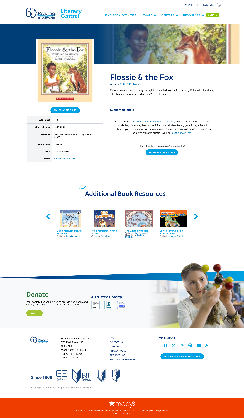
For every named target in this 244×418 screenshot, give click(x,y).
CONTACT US (117, 342)
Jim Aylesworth (141, 233)
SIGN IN (189, 4)
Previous (48, 216)
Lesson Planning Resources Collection (152, 121)
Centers (167, 15)
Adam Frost (106, 235)
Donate (34, 313)
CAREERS (114, 346)
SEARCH (219, 5)
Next (196, 216)
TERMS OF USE (119, 355)
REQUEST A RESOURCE (162, 152)
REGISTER (207, 4)
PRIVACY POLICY (118, 350)
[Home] (43, 9)
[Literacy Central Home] (71, 9)
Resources (191, 15)
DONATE (212, 14)
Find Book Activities (121, 15)
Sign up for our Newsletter (182, 356)
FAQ (112, 337)
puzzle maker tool (182, 133)
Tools (148, 15)
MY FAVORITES (64, 110)
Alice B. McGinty (176, 235)
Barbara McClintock (134, 236)
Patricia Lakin (72, 235)
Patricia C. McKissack (129, 84)
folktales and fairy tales (64, 158)
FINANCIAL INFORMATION (122, 359)
